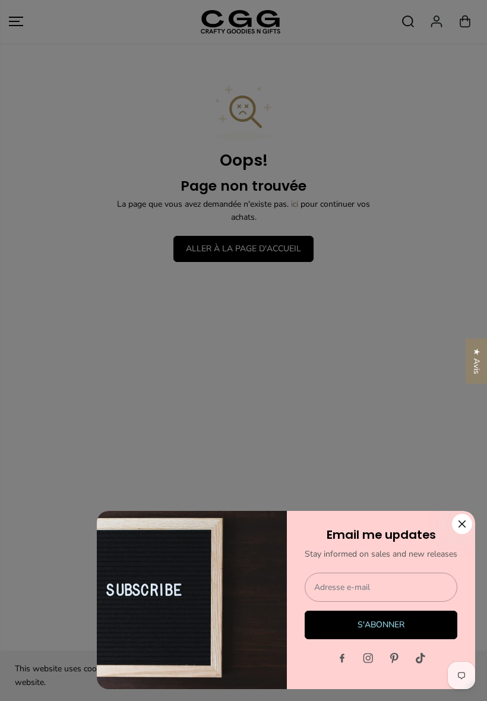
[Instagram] (368, 658)
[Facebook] (342, 658)
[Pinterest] (394, 658)
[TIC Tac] (420, 658)
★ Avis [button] (476, 361)
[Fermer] (462, 524)
